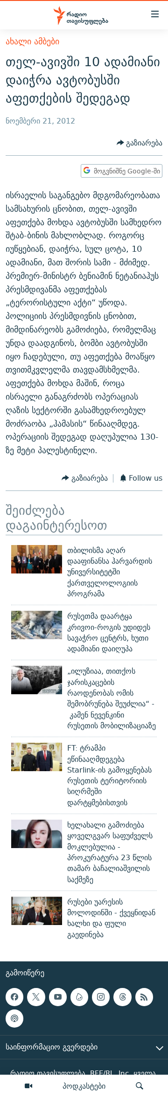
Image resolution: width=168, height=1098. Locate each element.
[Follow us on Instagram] (101, 997)
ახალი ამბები (32, 41)
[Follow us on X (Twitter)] (36, 997)
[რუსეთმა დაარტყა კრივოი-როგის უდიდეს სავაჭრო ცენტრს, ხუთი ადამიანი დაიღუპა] (36, 625)
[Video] (28, 1086)
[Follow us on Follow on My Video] (79, 997)
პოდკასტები (84, 1085)
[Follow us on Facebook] (14, 997)
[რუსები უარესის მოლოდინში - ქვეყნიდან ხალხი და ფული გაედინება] (36, 911)
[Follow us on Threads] (122, 997)
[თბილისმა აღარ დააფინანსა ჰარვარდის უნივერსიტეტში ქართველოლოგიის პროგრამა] (36, 559)
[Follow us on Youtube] (58, 997)
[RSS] (144, 997)
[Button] (140, 143)
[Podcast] (14, 1018)
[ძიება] (140, 1086)
